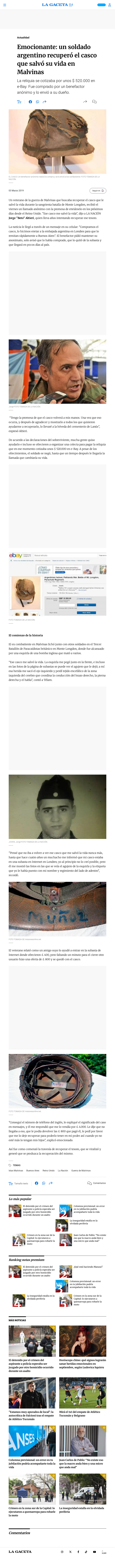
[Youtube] (94, 1552)
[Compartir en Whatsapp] (37, 102)
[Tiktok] (86, 1552)
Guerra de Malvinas (81, 1170)
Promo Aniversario (101, 4)
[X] (70, 1552)
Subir (104, 1553)
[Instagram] (62, 1552)
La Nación (63, 1170)
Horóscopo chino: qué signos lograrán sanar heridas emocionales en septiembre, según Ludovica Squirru (82, 1364)
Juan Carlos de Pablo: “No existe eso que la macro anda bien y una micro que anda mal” (90, 1238)
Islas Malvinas (16, 1170)
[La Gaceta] (57, 5)
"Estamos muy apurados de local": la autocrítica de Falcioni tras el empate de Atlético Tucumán (31, 1415)
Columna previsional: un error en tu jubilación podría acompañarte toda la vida (89, 1209)
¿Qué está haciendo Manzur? (88, 1267)
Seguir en (96, 191)
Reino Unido (49, 1170)
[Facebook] (78, 1552)
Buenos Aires (32, 1170)
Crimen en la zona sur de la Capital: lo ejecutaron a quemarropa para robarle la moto (32, 1512)
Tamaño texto (21, 1183)
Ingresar (110, 4)
